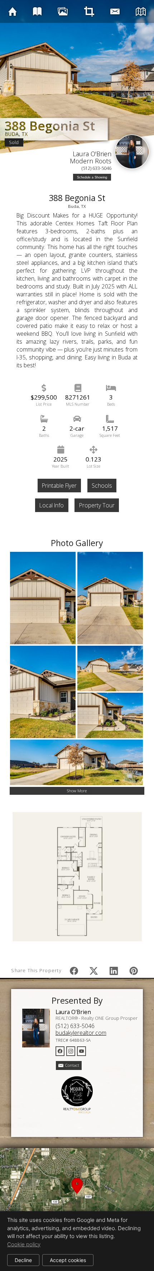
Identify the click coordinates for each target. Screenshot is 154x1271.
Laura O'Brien (92, 153)
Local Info (51, 505)
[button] (77, 1194)
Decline (23, 1260)
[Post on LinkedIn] (114, 970)
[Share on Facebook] (74, 970)
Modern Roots (90, 161)
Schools (102, 485)
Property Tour (97, 505)
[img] (12, 11)
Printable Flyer (59, 485)
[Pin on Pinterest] (134, 970)
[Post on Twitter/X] (94, 970)
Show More (77, 790)
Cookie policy (23, 1244)
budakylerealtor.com (81, 1033)
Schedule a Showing (92, 177)
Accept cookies (68, 1260)
